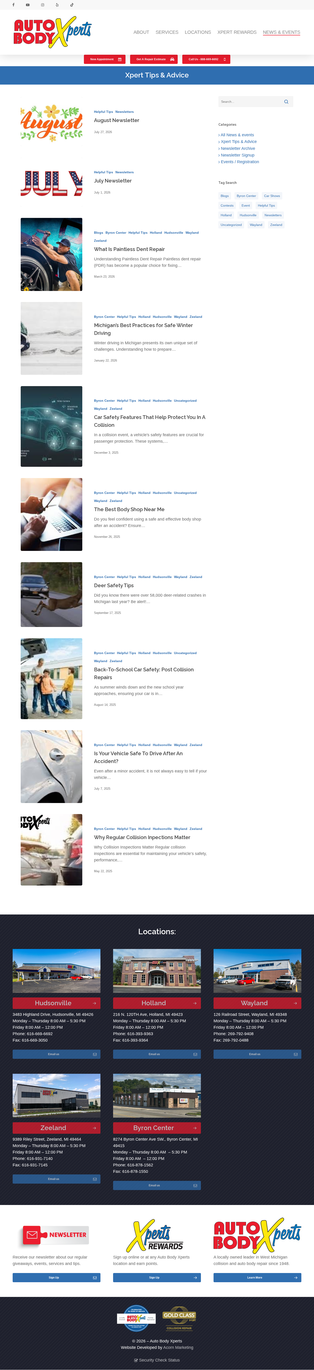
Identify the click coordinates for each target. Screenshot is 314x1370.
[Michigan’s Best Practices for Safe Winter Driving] (51, 338)
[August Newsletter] (51, 121)
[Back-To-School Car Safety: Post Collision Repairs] (51, 678)
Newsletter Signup (237, 155)
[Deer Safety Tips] (51, 594)
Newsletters (124, 112)
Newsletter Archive (237, 148)
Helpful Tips (103, 112)
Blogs (98, 232)
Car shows (272, 196)
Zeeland (100, 240)
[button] (105, 59)
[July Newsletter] (51, 182)
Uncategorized (185, 400)
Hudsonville (173, 232)
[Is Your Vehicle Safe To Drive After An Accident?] (51, 766)
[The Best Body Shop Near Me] (51, 514)
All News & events (237, 135)
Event (246, 205)
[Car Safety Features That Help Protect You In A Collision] (51, 426)
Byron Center (116, 232)
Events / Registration (239, 162)
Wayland (192, 232)
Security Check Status (159, 1360)
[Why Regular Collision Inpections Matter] (51, 849)
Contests (227, 205)
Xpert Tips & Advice (238, 141)
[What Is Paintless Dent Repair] (51, 254)
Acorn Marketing (178, 1347)
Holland (156, 232)
